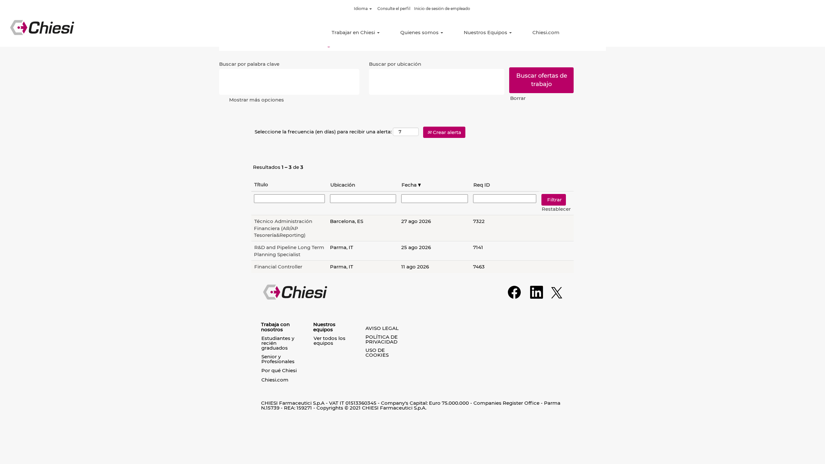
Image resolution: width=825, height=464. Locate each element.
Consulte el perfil (393, 8)
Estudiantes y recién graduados (277, 343)
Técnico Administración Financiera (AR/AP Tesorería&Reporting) (283, 228)
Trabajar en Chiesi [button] (354, 32)
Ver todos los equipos (329, 340)
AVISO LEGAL (382, 328)
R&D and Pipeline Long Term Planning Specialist (289, 250)
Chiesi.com (545, 32)
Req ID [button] (481, 185)
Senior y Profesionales (278, 359)
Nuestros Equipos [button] (486, 32)
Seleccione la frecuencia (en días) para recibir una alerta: (323, 132)
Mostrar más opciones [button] (256, 100)
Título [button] (261, 184)
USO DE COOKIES (377, 352)
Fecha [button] (410, 185)
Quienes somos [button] (420, 32)
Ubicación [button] (342, 185)
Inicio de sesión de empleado (442, 8)
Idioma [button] (361, 8)
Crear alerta (446, 132)
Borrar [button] (518, 98)
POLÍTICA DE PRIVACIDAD (381, 339)
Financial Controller (278, 267)
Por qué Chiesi (279, 370)
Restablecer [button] (556, 209)
